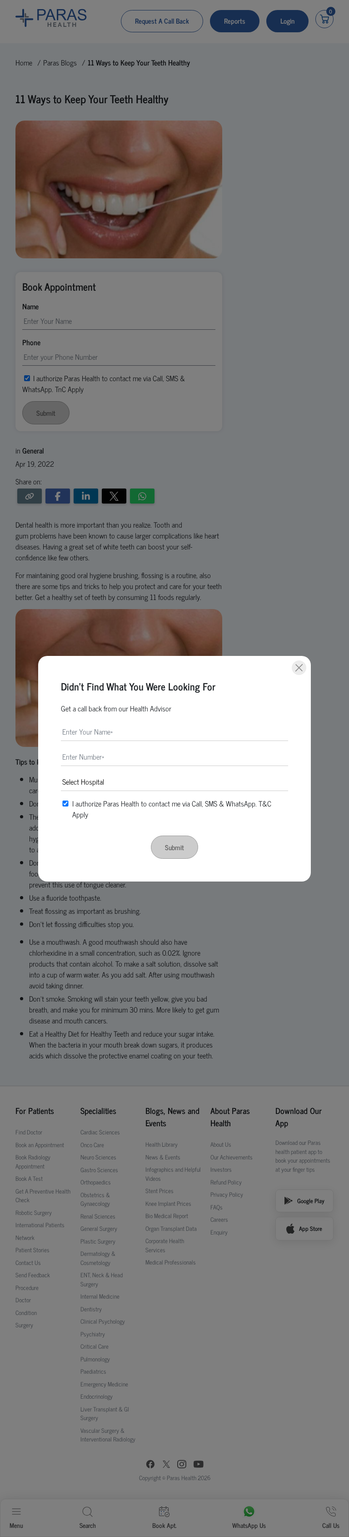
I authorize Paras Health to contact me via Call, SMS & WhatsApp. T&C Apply (171, 809)
